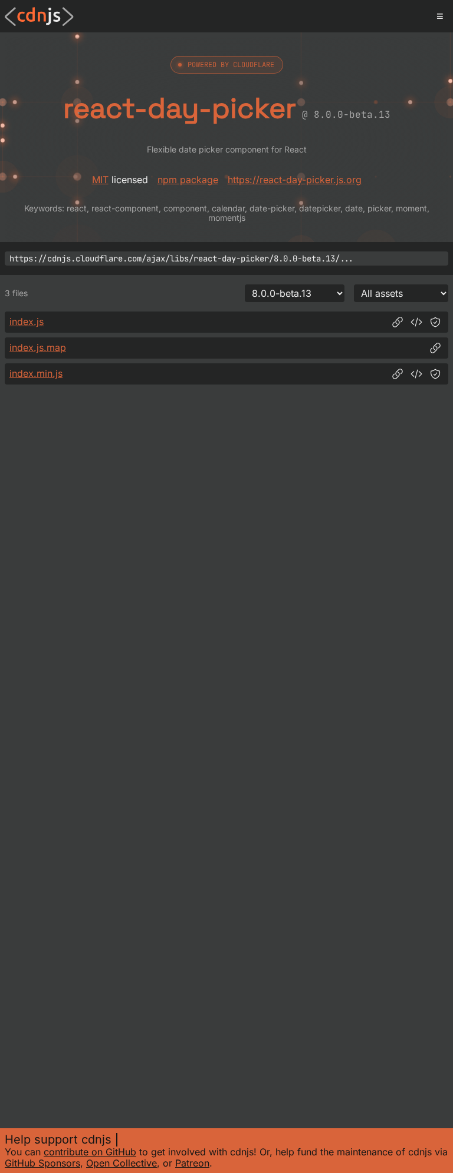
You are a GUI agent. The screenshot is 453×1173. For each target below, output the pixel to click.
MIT (100, 179)
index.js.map (37, 347)
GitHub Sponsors (42, 1163)
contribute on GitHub (90, 1152)
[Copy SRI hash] (435, 322)
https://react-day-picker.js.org (295, 179)
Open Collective (121, 1163)
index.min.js (36, 373)
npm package (187, 179)
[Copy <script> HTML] (416, 322)
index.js (26, 321)
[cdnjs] (39, 16)
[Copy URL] (397, 322)
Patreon (192, 1163)
